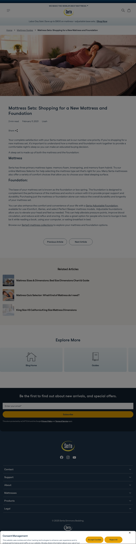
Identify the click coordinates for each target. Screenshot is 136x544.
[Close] (130, 533)
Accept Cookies (94, 540)
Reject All (113, 540)
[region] (68, 537)
